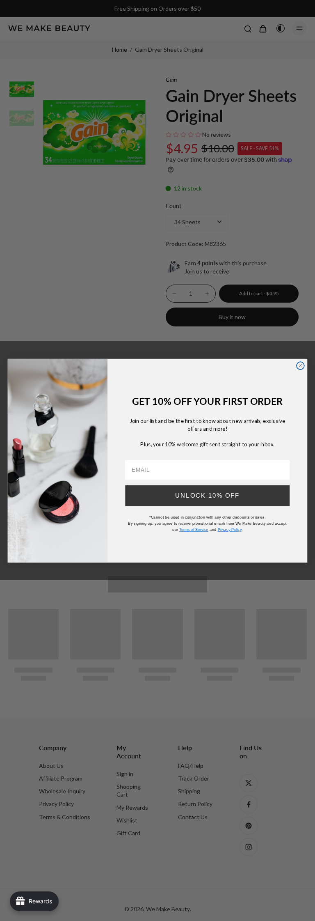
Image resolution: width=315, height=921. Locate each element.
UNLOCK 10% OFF (207, 495)
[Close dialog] (300, 366)
